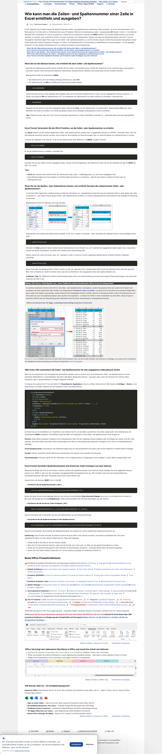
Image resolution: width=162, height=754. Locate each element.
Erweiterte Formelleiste (76, 591)
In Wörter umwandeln (39, 605)
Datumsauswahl (34, 593)
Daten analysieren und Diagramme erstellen (51, 566)
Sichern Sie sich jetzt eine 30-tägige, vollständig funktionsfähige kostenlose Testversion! (59, 303)
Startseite (35, 731)
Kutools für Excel (31, 359)
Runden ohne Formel (35, 572)
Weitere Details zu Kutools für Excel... (94, 643)
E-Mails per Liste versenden (101, 593)
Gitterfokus (53, 591)
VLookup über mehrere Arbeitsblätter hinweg (110, 575)
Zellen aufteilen (122, 605)
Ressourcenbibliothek (120, 591)
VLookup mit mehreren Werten (80, 575)
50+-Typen (95, 599)
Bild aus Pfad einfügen (106, 602)
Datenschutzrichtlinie (88, 731)
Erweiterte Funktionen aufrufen (79, 566)
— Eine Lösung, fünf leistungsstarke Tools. (60, 2)
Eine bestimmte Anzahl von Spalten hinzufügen (57, 585)
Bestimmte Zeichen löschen (72, 599)
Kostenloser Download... (121, 643)
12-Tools (45, 599)
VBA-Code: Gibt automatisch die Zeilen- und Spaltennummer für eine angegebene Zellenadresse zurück (65, 54)
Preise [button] (72, 4)
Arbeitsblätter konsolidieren (52, 593)
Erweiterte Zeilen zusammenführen (104, 605)
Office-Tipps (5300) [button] (85, 4)
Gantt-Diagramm (109, 599)
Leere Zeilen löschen (86, 569)
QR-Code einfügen (91, 602)
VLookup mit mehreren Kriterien (55, 575)
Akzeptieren (76, 744)
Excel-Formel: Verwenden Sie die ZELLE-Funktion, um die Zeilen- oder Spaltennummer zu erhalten (63, 50)
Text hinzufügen (56, 599)
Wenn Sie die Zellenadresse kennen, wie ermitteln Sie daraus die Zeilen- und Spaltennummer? (61, 48)
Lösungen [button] (48, 4)
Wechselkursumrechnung (56, 605)
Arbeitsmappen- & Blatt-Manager (98, 591)
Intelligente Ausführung (88, 563)
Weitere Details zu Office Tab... (97, 680)
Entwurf (63, 591)
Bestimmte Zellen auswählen (84, 290)
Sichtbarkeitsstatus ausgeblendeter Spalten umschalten (109, 585)
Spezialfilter (32, 596)
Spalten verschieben (82, 585)
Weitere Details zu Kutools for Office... (94, 716)
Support (100, 4)
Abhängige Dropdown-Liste (88, 581)
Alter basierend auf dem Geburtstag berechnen (51, 602)
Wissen (51, 731)
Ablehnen (90, 744)
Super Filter (118, 593)
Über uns (110, 731)
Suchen (112, 4)
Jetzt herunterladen (75, 361)
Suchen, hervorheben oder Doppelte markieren (59, 569)
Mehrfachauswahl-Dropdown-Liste (113, 581)
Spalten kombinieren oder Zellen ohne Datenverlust (114, 569)
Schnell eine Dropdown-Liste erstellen (61, 581)
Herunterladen (61, 4)
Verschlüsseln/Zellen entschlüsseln (77, 593)
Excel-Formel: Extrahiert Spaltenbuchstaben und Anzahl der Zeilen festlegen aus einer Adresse (62, 56)
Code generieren (105, 563)
